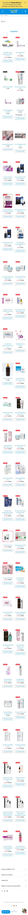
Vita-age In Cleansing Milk (7, 479)
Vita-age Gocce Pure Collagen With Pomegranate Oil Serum (20, 813)
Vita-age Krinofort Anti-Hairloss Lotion (7, 243)
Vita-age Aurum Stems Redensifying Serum (20, 310)
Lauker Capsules (20, 110)
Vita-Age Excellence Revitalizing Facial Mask (7, 210)
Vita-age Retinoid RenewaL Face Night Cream (20, 380)
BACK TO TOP (14, 911)
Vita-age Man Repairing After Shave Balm (20, 613)
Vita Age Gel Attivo (7, 545)
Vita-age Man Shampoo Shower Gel (20, 413)
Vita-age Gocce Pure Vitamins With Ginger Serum (7, 779)
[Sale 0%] (20, 43)
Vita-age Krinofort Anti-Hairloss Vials (20, 210)
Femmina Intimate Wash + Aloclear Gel (20, 546)
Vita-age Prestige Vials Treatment (8, 613)
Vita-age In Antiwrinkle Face (20, 277)
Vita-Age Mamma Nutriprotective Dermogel (20, 646)
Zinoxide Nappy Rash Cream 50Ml (7, 111)
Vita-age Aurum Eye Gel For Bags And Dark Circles (20, 512)
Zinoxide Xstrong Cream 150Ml (20, 87)
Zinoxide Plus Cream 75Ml (20, 53)
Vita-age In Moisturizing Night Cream (7, 277)
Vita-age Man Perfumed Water (7, 646)
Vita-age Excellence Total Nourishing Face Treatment (8, 848)
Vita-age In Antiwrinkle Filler (8, 745)
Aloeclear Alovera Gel (8, 87)
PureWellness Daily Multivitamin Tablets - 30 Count (8, 54)
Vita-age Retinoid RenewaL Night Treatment (20, 579)
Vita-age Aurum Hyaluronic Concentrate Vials (7, 345)
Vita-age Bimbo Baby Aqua (20, 479)
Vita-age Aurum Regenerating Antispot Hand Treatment (8, 512)
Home (2, 15)
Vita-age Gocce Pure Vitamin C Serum (20, 778)
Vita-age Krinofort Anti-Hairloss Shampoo (20, 178)
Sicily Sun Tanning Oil (7, 378)
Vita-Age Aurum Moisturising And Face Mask (20, 244)
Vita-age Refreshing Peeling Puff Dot (7, 713)
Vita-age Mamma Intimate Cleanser (8, 680)
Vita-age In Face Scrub (20, 712)
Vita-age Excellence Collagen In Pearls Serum (20, 847)
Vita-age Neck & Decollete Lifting (20, 680)
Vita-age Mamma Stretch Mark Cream (7, 446)
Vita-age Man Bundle (7, 578)
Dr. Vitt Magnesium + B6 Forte (20, 145)
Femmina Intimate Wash (7, 144)
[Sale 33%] (7, 43)
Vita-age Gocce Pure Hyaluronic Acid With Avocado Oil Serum (7, 813)
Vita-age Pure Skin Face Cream (7, 413)
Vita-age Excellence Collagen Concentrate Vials (8, 311)
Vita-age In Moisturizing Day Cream (20, 446)
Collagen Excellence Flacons (20, 345)
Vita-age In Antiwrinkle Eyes (20, 745)
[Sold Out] (7, 78)
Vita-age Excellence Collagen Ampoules (7, 178)
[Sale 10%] (7, 168)
